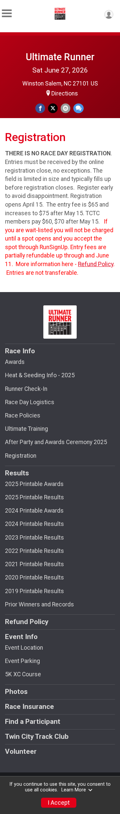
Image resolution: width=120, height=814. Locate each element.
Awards (15, 362)
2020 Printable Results (34, 577)
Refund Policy (95, 264)
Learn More (73, 790)
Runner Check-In (26, 389)
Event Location (24, 647)
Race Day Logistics (29, 402)
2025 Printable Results (34, 497)
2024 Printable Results (34, 524)
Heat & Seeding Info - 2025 (40, 375)
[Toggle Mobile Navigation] (6, 13)
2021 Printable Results (34, 564)
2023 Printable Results (34, 537)
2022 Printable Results (34, 551)
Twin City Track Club (37, 736)
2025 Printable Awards (34, 484)
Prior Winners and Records (39, 604)
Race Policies (22, 415)
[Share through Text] (78, 108)
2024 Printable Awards (34, 510)
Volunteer (21, 751)
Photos (16, 692)
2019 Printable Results (34, 591)
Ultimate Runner (60, 57)
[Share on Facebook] (40, 108)
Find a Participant (32, 722)
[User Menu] (108, 14)
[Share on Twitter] (53, 108)
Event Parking (22, 661)
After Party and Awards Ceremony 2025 (56, 442)
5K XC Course (23, 674)
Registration (20, 455)
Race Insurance (29, 707)
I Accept (59, 802)
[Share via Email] (65, 108)
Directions (64, 93)
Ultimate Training (26, 428)
